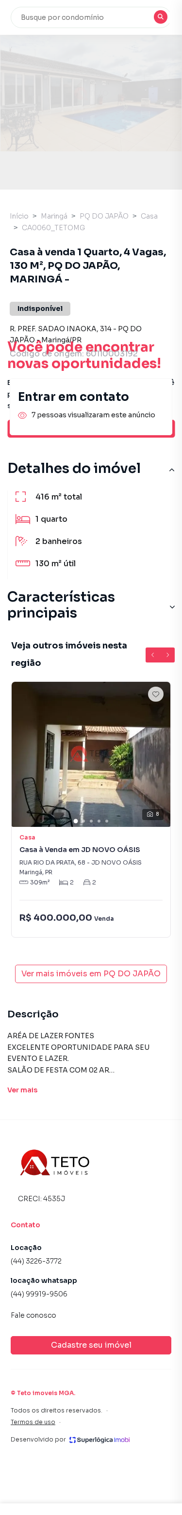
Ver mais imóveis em (91, 974)
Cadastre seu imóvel (91, 1345)
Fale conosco (33, 1315)
